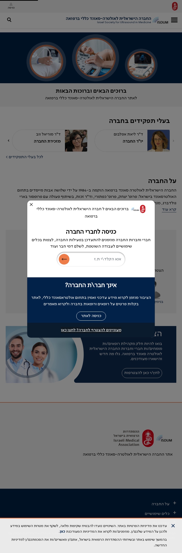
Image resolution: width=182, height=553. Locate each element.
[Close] (31, 204)
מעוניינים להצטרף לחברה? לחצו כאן (91, 330)
